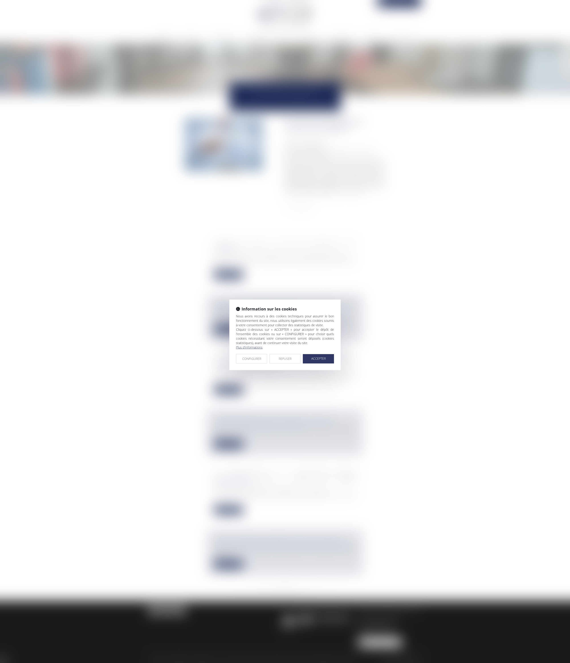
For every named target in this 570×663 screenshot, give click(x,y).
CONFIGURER (251, 359)
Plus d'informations (249, 347)
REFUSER (285, 359)
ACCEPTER (318, 358)
